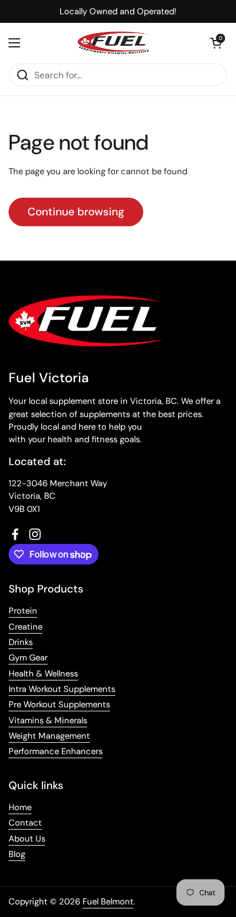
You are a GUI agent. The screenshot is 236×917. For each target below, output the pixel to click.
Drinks (21, 642)
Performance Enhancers (56, 751)
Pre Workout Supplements (59, 704)
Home (20, 807)
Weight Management (49, 736)
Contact (25, 822)
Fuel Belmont (107, 901)
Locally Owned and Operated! (118, 11)
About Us (27, 838)
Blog (17, 854)
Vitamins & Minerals (48, 720)
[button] (215, 42)
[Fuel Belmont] (115, 42)
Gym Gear (28, 657)
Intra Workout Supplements (62, 689)
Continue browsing (75, 212)
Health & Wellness (43, 673)
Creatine (25, 626)
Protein (23, 610)
